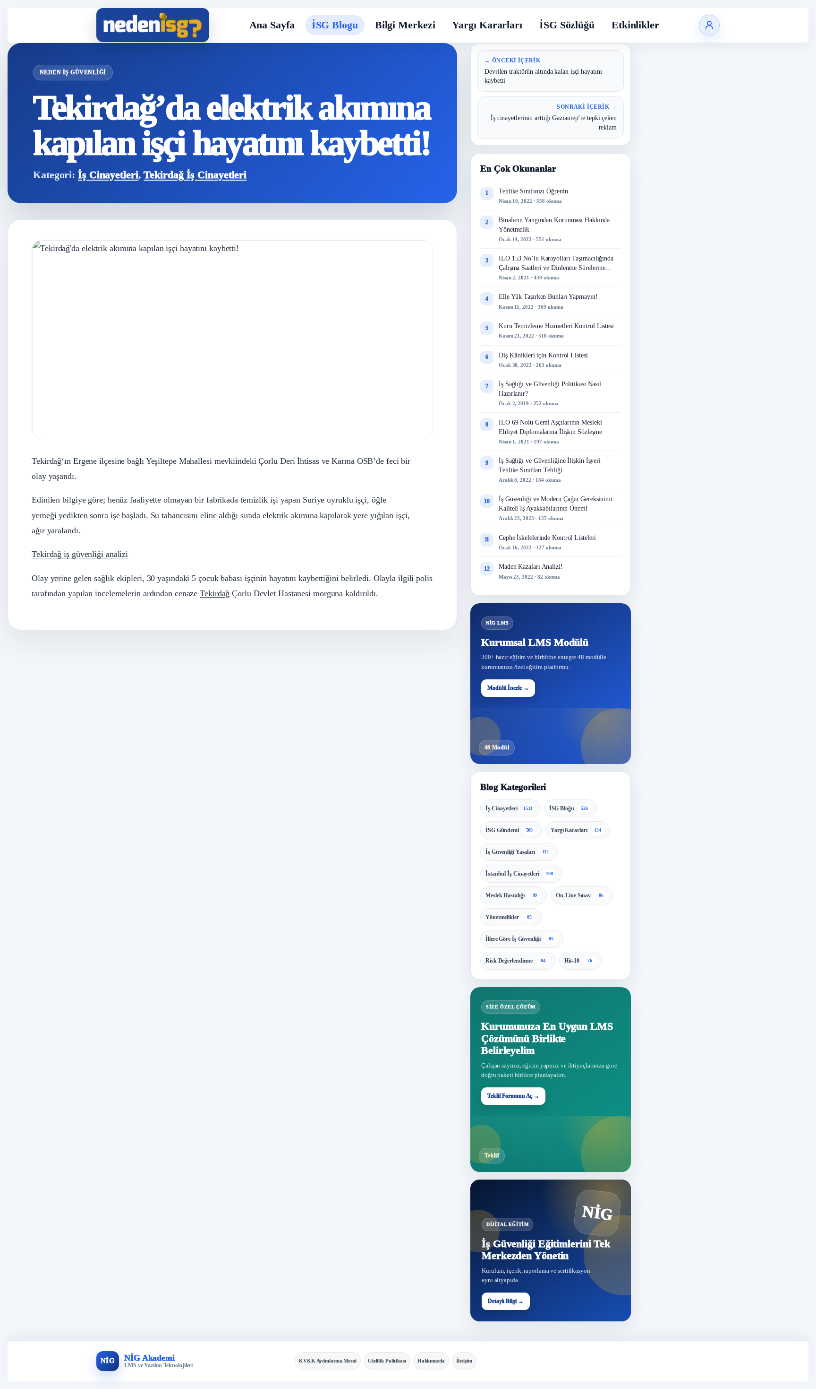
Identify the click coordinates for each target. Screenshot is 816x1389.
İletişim (464, 1360)
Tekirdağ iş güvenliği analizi (80, 554)
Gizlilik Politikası (387, 1360)
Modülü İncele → (508, 688)
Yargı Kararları (487, 25)
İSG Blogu (335, 25)
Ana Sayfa (272, 25)
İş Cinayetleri (108, 175)
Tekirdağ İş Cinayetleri (195, 175)
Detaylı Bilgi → (506, 1301)
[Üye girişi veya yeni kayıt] (709, 25)
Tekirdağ (215, 593)
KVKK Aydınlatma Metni (328, 1360)
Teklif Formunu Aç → (513, 1096)
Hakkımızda (431, 1360)
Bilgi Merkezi (405, 25)
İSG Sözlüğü (567, 25)
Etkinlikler (635, 25)
